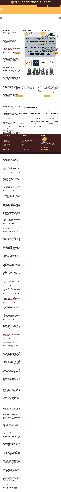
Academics (8, 6)
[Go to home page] (30, 2)
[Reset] (54, 6)
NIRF (24, 144)
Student (12, 6)
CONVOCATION (6, 149)
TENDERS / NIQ (6, 141)
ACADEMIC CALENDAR (7, 144)
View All (17, 53)
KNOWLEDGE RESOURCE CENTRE (28, 139)
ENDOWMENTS (25, 141)
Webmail (39, 6)
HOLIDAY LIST (6, 146)
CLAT (24, 137)
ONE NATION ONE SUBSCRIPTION (28, 140)
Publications (18, 6)
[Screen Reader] (58, 6)
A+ (49, 6)
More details (44, 149)
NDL (24, 145)
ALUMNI (5, 145)
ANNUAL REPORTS (7, 139)
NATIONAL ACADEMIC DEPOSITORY (28, 146)
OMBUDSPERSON (26, 149)
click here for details (11, 37)
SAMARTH (44, 6)
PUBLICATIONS (6, 140)
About (3, 6)
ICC (4, 148)
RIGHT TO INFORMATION (8, 137)
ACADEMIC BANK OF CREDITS (27, 148)
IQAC (23, 6)
